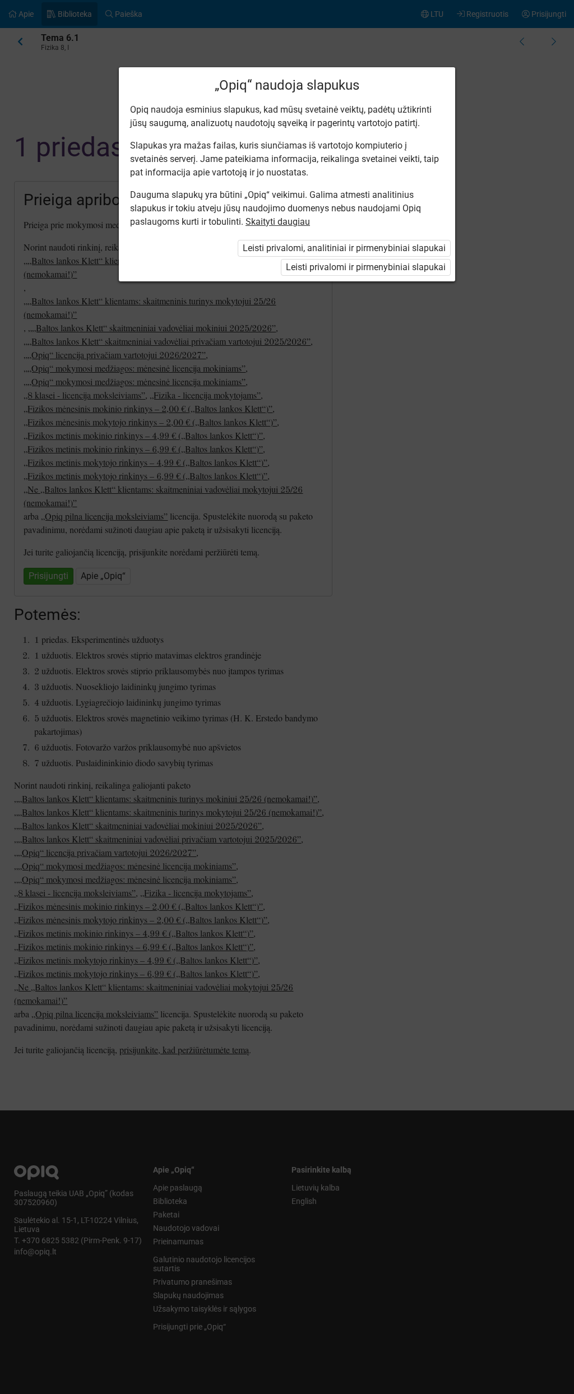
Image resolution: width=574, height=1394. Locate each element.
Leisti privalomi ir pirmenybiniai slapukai (366, 267)
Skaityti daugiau (278, 221)
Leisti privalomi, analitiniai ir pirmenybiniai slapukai (344, 248)
